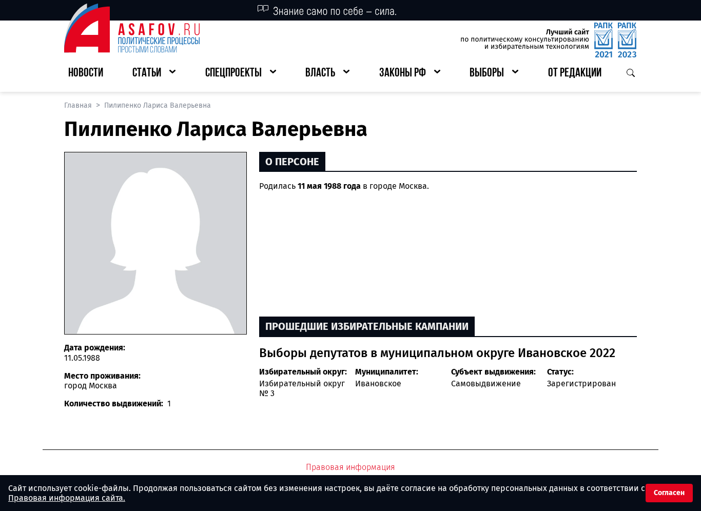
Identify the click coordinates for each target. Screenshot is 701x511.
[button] (154, 73)
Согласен (669, 492)
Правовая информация (350, 467)
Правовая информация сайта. (66, 498)
